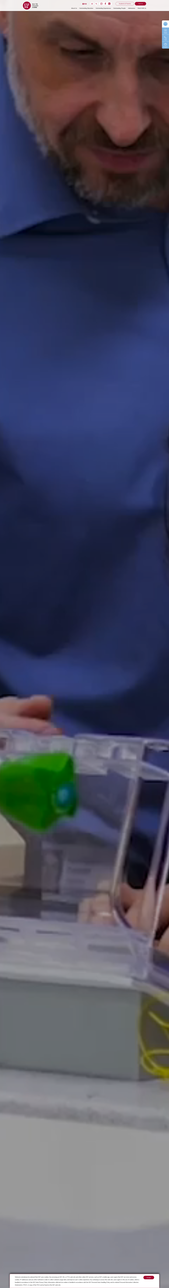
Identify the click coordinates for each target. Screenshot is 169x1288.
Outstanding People (119, 8)
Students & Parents (125, 3)
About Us (74, 8)
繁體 (85, 4)
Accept (149, 1277)
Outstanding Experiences (103, 8)
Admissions (131, 8)
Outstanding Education (86, 8)
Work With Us (142, 8)
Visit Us (140, 3)
